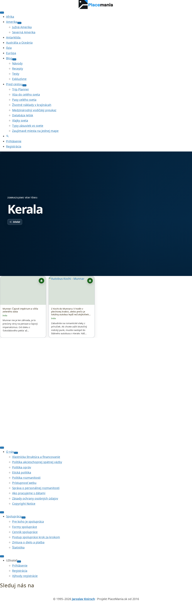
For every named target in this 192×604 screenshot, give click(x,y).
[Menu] (2, 13)
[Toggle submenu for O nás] (16, 453)
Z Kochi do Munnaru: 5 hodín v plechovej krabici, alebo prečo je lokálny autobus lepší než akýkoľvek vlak (70, 311)
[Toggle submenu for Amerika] (19, 23)
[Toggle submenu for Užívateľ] (19, 561)
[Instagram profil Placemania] (102, 593)
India (5, 315)
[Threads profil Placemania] (96, 593)
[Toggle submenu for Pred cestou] (24, 85)
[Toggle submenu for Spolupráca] (23, 517)
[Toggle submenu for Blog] (14, 59)
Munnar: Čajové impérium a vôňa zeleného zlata (20, 310)
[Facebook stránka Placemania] (90, 593)
